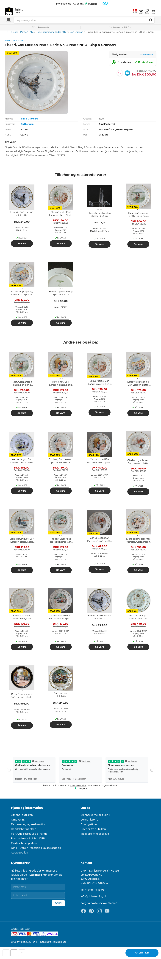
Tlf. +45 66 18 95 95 (92, 890)
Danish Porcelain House (18, 10)
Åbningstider (88, 824)
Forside (13, 32)
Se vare (21, 243)
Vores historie (89, 819)
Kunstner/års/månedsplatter (51, 32)
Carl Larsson (76, 32)
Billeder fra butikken (93, 829)
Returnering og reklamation (28, 824)
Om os (85, 808)
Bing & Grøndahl (29, 119)
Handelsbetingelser (23, 829)
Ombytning (18, 819)
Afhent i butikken (22, 815)
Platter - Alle (27, 32)
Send (58, 903)
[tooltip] (21, 214)
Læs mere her (38, 875)
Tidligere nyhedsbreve (94, 834)
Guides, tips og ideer (24, 843)
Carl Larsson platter (7, 31)
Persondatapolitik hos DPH (28, 838)
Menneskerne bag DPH (95, 815)
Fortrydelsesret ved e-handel (29, 834)
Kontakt (86, 862)
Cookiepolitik (19, 852)
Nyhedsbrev (20, 862)
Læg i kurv (144, 953)
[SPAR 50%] (36, 113)
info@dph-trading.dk (93, 896)
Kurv (153, 13)
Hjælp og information (27, 808)
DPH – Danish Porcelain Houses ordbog (36, 848)
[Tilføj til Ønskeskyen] (127, 73)
